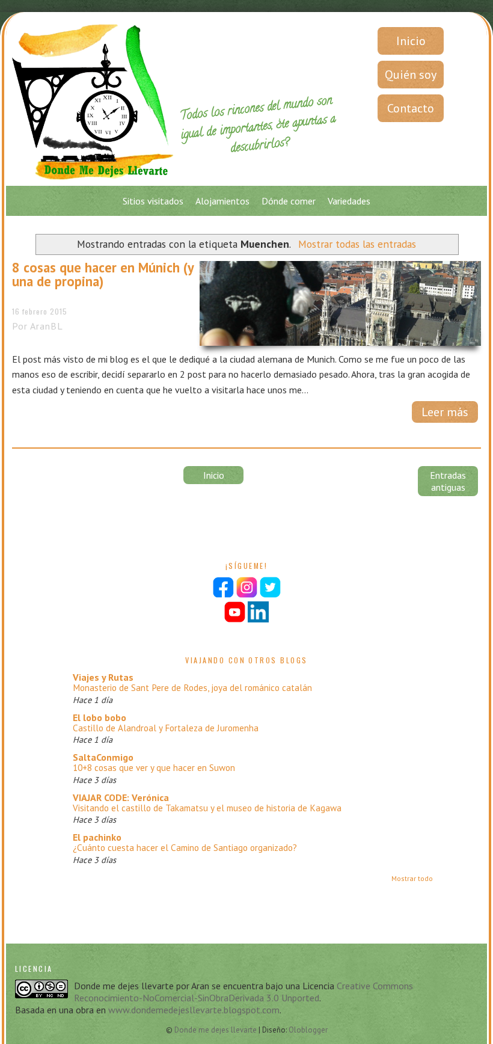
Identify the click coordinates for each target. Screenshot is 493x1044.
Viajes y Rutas (103, 677)
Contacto (410, 108)
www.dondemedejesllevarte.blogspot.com (194, 1010)
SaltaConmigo (103, 757)
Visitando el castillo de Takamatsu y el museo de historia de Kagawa (207, 808)
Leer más (444, 412)
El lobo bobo (99, 717)
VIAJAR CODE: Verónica (121, 797)
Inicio (411, 41)
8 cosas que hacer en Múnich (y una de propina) (103, 274)
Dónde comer (289, 201)
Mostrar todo (412, 878)
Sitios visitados (153, 201)
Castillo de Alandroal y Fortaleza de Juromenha (166, 728)
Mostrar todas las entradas (356, 244)
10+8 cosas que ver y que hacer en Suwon (154, 767)
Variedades (349, 201)
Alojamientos (222, 201)
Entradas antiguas (448, 481)
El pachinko (97, 837)
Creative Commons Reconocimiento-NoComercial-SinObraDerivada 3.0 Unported (243, 992)
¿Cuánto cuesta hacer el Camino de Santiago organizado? (185, 847)
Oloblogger (308, 1030)
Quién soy (410, 74)
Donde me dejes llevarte (216, 1030)
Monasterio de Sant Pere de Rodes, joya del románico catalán (192, 687)
